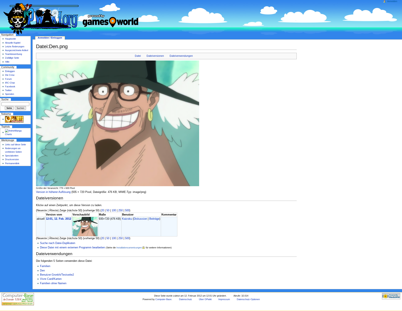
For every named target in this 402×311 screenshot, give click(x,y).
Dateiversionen (155, 55)
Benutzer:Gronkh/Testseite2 (57, 274)
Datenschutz (185, 299)
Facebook (10, 86)
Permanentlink (12, 163)
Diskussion (140, 218)
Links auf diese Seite (15, 144)
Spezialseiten (11, 155)
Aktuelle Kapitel (12, 42)
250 (120, 210)
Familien (45, 266)
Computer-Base (163, 299)
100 (114, 210)
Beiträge (154, 218)
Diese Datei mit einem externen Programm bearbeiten (72, 247)
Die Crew (9, 75)
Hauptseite (10, 38)
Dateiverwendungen (181, 55)
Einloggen (10, 71)
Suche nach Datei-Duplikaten (57, 243)
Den (42, 270)
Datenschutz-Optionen (248, 299)
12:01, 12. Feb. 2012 (58, 218)
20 (102, 210)
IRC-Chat (10, 82)
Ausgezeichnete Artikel (16, 50)
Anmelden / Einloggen (50, 37)
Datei (138, 55)
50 (107, 210)
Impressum (224, 299)
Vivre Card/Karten (51, 278)
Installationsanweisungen (129, 247)
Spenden (9, 94)
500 (127, 210)
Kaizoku (127, 218)
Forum (8, 79)
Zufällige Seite (12, 58)
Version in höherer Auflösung (53, 192)
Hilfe (7, 62)
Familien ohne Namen (53, 283)
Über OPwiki (205, 299)
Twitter (8, 90)
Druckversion (12, 159)
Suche (5, 99)
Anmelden (392, 1)
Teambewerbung (13, 54)
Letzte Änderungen (14, 46)
